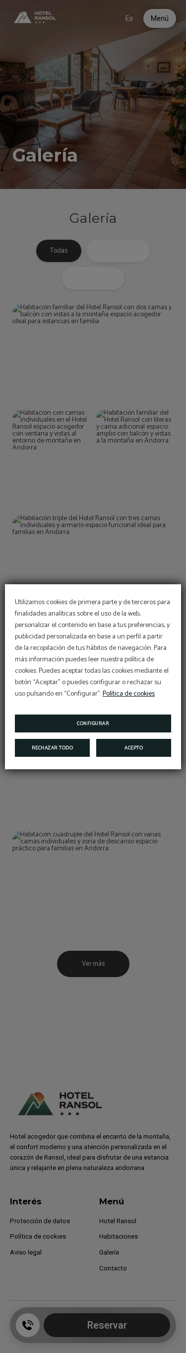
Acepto (133, 748)
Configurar (93, 723)
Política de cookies (129, 694)
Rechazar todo (52, 748)
